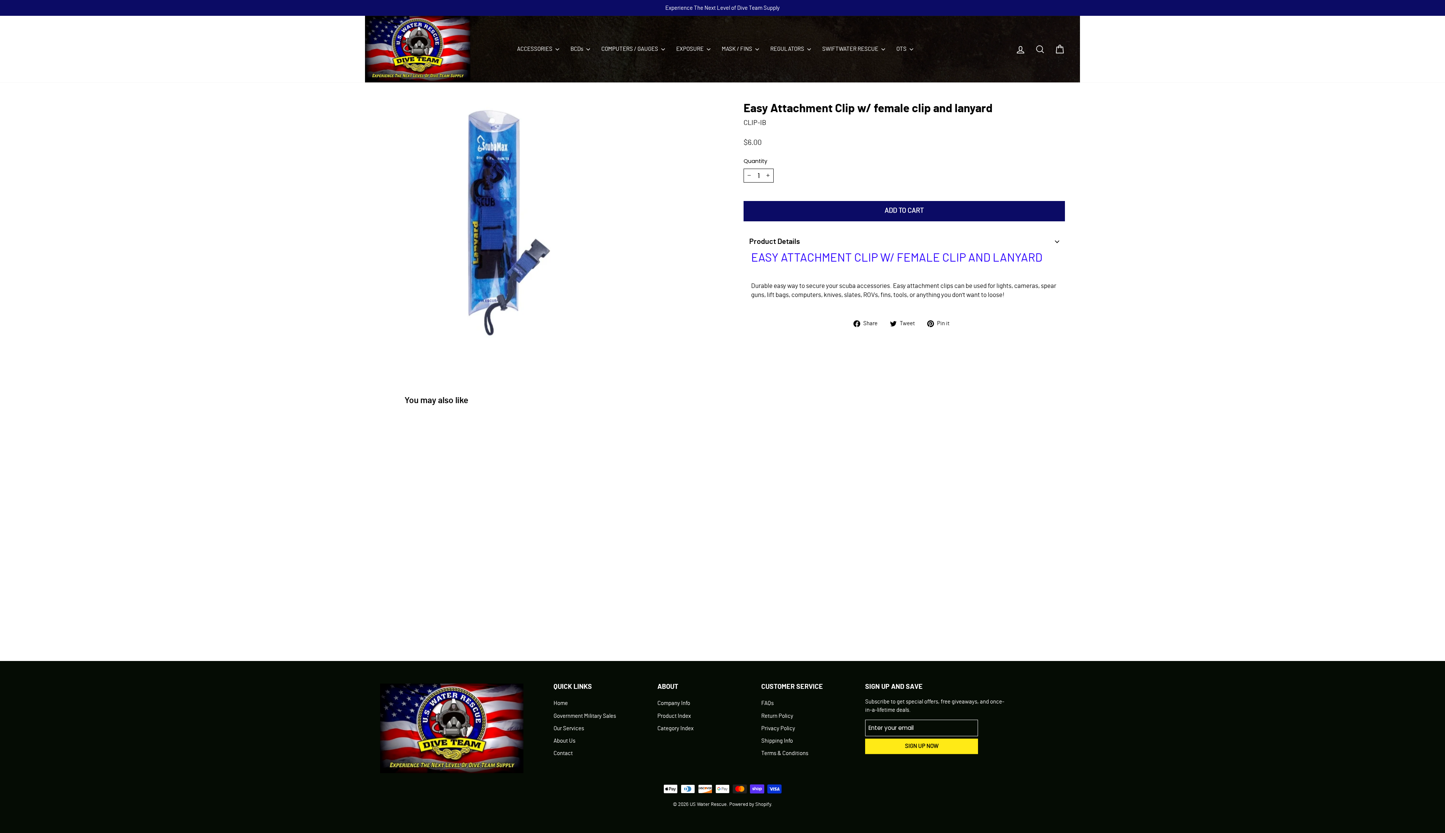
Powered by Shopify (750, 804)
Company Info (673, 703)
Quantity (755, 161)
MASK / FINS (737, 49)
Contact (563, 753)
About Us (564, 741)
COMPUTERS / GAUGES (630, 49)
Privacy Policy (778, 728)
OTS (902, 49)
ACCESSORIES (535, 49)
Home (561, 703)
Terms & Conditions (784, 753)
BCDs (577, 49)
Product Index (674, 716)
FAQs (767, 703)
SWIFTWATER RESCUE (850, 49)
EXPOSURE (690, 49)
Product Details (774, 241)
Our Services (569, 728)
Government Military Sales (585, 716)
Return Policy (777, 716)
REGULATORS (787, 49)
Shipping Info (777, 741)
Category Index (675, 728)
